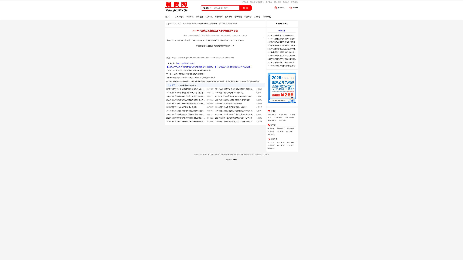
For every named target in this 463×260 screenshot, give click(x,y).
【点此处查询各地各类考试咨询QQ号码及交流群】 (234, 67)
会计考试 (280, 142)
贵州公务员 (283, 114)
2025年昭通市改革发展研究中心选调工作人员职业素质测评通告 (291, 45)
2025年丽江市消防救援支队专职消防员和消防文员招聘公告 (237, 111)
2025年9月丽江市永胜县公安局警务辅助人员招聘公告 (235, 96)
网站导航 (269, 2)
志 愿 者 (280, 131)
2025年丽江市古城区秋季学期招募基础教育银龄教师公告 (187, 122)
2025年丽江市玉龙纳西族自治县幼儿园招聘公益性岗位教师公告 (238, 114)
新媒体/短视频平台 (257, 2)
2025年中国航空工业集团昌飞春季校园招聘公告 (198, 78)
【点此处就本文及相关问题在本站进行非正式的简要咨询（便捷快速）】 (191, 67)
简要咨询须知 (245, 154)
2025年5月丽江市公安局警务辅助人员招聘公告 (189, 74)
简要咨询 (245, 2)
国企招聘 (271, 134)
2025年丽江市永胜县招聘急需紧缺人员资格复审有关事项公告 (189, 100)
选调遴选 (238, 17)
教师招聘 (228, 17)
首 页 (167, 17)
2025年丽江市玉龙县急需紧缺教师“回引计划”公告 (233, 118)
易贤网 (234, 159)
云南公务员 (272, 114)
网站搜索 (277, 2)
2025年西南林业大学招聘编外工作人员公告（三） (286, 35)
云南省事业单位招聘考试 (207, 24)
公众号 (295, 8)
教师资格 (271, 148)
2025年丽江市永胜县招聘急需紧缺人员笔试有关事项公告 (187, 93)
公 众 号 (257, 17)
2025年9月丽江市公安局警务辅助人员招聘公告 (232, 100)
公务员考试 (179, 17)
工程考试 (290, 145)
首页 (179, 24)
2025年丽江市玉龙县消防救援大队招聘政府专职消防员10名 (237, 122)
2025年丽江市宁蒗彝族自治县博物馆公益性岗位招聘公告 (187, 114)
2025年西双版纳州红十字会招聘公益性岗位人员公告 (287, 62)
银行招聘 (218, 17)
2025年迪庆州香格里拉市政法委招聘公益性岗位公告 (287, 59)
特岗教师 (199, 17)
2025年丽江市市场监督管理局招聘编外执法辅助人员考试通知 (189, 118)
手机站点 (286, 2)
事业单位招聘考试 (190, 24)
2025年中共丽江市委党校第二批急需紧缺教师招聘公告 (192, 70)
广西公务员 (278, 117)
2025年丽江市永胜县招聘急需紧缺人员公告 (231, 107)
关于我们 (197, 154)
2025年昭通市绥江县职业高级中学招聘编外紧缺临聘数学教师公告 (292, 49)
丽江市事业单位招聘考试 (228, 24)
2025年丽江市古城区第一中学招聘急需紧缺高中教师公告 (187, 103)
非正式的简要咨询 (234, 154)
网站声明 (217, 154)
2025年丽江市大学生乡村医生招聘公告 (229, 93)
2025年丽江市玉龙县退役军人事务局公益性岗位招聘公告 (187, 89)
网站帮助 (224, 154)
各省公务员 (289, 117)
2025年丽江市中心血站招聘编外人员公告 (181, 107)
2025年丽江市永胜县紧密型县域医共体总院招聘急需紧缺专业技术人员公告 (194, 96)
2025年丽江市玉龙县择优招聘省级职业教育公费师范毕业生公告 (190, 111)
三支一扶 (209, 17)
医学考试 (280, 145)
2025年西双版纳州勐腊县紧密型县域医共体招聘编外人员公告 (290, 66)
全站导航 (267, 17)
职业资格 (290, 142)
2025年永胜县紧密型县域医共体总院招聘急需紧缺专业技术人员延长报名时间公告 (245, 89)
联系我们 (294, 2)
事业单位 (281, 8)
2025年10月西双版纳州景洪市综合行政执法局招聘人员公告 (290, 39)
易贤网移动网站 (282, 24)
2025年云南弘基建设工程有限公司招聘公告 (284, 42)
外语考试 (271, 145)
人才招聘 (211, 154)
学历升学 (247, 17)
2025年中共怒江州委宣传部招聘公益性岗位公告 (285, 52)
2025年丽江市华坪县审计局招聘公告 (228, 103)
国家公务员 (272, 120)
